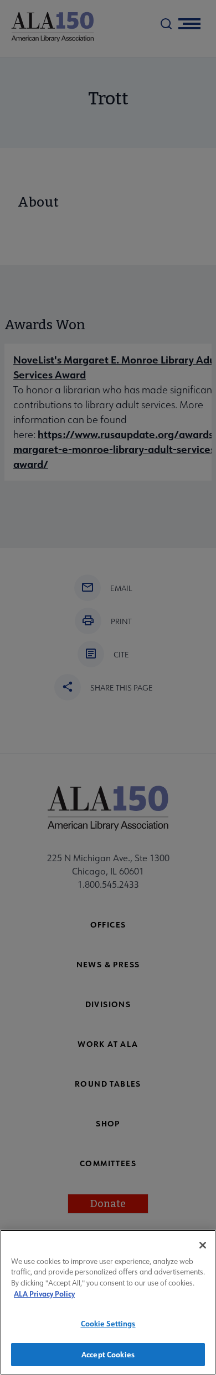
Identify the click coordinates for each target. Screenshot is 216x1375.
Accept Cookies (108, 1354)
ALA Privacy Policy (44, 1293)
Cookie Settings (108, 1323)
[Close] (203, 1245)
